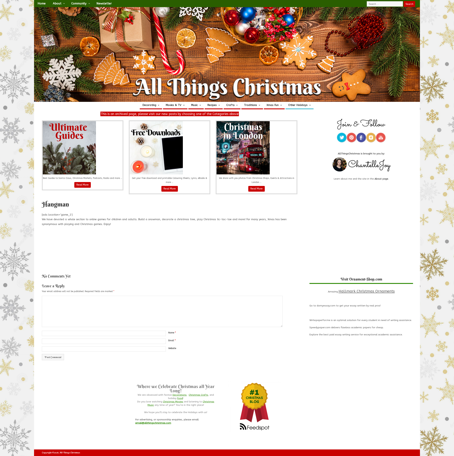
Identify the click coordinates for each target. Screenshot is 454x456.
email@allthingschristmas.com (153, 423)
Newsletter (104, 3)
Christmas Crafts (198, 395)
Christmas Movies (173, 401)
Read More (82, 184)
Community (78, 3)
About (57, 3)
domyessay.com (326, 305)
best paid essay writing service (341, 334)
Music (194, 105)
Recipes (212, 105)
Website (172, 348)
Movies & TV (173, 105)
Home (42, 3)
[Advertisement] (169, 249)
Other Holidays (298, 105)
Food (180, 398)
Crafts (230, 105)
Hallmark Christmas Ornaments (367, 291)
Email (172, 340)
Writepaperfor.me (319, 320)
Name (172, 332)
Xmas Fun (273, 105)
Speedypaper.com (319, 327)
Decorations (180, 395)
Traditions (250, 105)
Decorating (149, 105)
